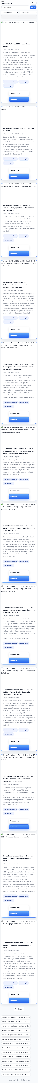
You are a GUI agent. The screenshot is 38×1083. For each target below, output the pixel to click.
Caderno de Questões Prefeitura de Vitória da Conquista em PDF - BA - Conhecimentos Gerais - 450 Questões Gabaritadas (18, 451)
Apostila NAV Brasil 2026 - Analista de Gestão (16, 1017)
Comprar (13, 99)
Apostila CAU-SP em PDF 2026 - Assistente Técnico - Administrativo (16, 1070)
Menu (33, 2)
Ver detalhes (15, 93)
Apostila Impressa (14, 49)
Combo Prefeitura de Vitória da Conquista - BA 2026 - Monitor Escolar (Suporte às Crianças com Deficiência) (18, 692)
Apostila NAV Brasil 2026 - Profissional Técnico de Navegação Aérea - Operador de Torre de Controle (18, 207)
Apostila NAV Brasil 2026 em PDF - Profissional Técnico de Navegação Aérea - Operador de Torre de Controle (18, 284)
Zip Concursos (6, 3)
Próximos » (19, 1009)
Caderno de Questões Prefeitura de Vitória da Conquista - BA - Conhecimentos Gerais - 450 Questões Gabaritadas (18, 366)
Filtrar (19, 17)
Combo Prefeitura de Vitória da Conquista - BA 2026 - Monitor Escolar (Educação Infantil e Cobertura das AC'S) (19, 528)
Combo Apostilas (14, 534)
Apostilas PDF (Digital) (16, 134)
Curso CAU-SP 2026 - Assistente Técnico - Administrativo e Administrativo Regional (16, 1074)
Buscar (33, 7)
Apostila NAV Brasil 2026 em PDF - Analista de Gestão (16, 1021)
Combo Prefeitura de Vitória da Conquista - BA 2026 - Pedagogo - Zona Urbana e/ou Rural (18, 858)
